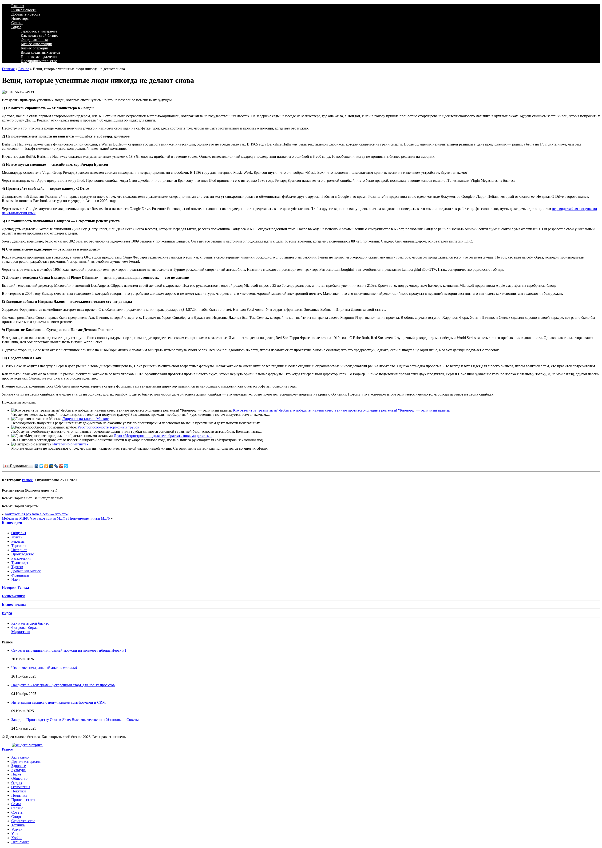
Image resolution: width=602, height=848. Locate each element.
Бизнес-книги (13, 596)
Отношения (20, 787)
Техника (18, 825)
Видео (16, 27)
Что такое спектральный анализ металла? (44, 668)
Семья (16, 804)
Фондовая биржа (34, 40)
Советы (17, 812)
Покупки (18, 791)
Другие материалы (26, 761)
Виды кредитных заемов (40, 52)
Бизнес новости (23, 10)
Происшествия (23, 800)
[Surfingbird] (66, 466)
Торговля (18, 546)
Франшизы (20, 575)
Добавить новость (25, 14)
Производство (22, 554)
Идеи (15, 579)
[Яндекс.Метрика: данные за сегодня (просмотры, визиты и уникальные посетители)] (27, 745)
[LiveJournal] (56, 466)
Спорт (16, 817)
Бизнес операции (34, 48)
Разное (23, 69)
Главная (17, 6)
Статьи (17, 23)
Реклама (17, 541)
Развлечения (21, 558)
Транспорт (19, 563)
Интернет (19, 550)
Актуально (20, 757)
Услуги (17, 537)
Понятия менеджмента (39, 57)
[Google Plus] (61, 466)
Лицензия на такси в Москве (85, 419)
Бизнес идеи (12, 523)
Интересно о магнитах (70, 444)
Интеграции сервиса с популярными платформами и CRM (58, 702)
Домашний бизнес (26, 571)
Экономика (20, 842)
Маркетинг (20, 632)
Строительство (23, 821)
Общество (19, 778)
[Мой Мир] (51, 466)
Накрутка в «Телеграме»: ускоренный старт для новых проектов (63, 685)
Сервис (17, 808)
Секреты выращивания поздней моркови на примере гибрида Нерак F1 (68, 650)
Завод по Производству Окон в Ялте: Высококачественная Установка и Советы (75, 720)
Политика (19, 795)
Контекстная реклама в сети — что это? (36, 514)
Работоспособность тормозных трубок (108, 427)
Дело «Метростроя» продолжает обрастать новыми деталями (163, 436)
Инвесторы (20, 18)
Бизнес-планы (14, 604)
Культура (18, 770)
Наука (16, 774)
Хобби (16, 838)
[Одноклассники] (46, 466)
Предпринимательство (39, 61)
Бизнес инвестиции (36, 44)
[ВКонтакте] (36, 466)
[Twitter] (41, 466)
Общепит (18, 533)
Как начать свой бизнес (39, 35)
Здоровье (18, 766)
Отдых (16, 783)
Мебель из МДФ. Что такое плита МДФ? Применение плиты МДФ (56, 518)
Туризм (17, 567)
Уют (14, 834)
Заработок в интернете (39, 31)
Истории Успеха (15, 588)
